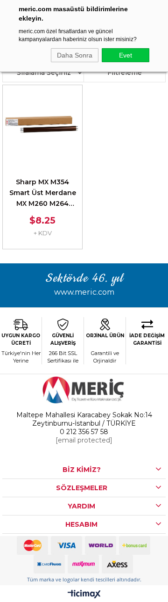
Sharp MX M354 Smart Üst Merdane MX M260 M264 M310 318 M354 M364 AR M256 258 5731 (42, 193)
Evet (125, 55)
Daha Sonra (74, 55)
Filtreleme (124, 72)
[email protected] (84, 440)
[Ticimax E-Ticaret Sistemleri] (84, 595)
